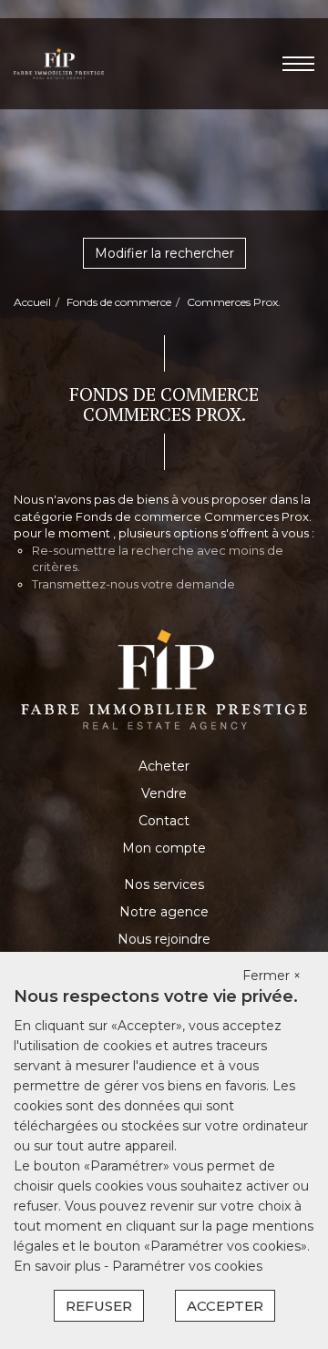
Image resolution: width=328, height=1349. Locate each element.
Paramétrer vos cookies (187, 1266)
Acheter (164, 766)
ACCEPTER (225, 1305)
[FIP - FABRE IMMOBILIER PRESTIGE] (59, 63)
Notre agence (164, 912)
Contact (164, 820)
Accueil (32, 302)
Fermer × (271, 975)
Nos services (164, 884)
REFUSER (99, 1305)
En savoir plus (59, 1266)
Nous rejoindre (164, 939)
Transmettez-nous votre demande (133, 584)
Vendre (164, 793)
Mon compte (164, 848)
